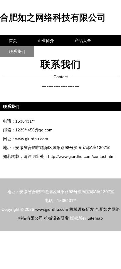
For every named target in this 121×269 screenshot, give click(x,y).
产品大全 (83, 40)
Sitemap (95, 218)
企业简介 (46, 40)
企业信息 (54, 51)
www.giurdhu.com (31, 138)
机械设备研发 (81, 209)
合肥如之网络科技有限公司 (53, 17)
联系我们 (17, 51)
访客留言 (91, 51)
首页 (13, 40)
